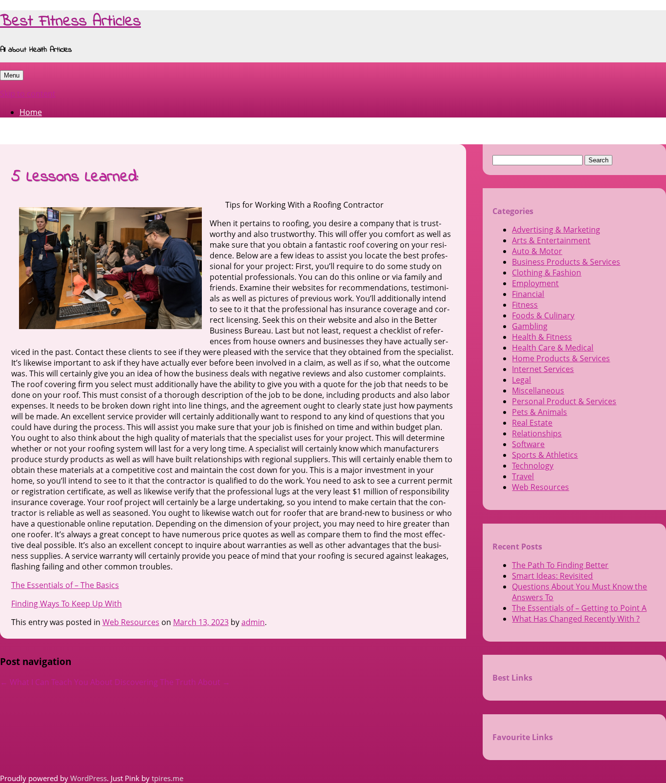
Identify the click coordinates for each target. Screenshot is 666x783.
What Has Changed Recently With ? (576, 618)
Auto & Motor (537, 251)
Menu (12, 75)
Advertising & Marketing (556, 229)
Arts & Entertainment (551, 240)
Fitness (525, 304)
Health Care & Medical (552, 347)
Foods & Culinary (543, 315)
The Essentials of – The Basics (65, 585)
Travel (523, 476)
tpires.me (167, 778)
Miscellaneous (538, 390)
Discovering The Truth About (172, 682)
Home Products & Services (561, 358)
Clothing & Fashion (546, 272)
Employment (535, 283)
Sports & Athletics (545, 455)
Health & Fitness (542, 337)
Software (528, 444)
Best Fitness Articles (70, 21)
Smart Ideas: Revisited (552, 575)
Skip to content (28, 93)
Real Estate (532, 422)
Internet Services (543, 369)
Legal (521, 379)
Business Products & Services (566, 261)
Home (31, 112)
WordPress (88, 778)
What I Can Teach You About (56, 682)
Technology (532, 465)
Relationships (537, 433)
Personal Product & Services (564, 401)
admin (253, 622)
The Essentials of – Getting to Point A (579, 608)
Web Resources (130, 622)
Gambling (530, 326)
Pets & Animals (539, 412)
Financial (528, 294)
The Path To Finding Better (560, 565)
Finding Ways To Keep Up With (66, 603)
